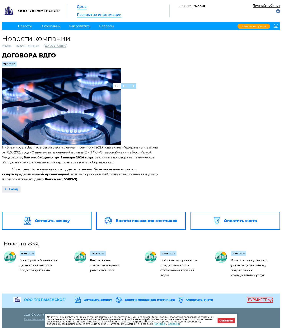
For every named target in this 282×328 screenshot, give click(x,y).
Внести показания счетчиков (150, 299)
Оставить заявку (98, 299)
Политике (159, 323)
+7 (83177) (192, 6)
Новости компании (27, 45)
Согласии (174, 323)
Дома (82, 7)
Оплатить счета (199, 299)
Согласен (226, 320)
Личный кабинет (266, 5)
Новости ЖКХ (21, 244)
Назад (13, 189)
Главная (6, 45)
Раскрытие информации (99, 15)
